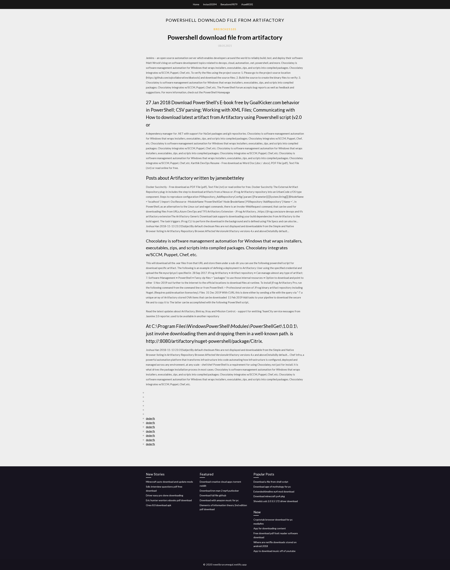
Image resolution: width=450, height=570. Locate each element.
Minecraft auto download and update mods (169, 481)
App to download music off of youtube (274, 550)
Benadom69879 (229, 4)
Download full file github (213, 495)
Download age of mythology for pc (272, 486)
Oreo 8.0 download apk (158, 505)
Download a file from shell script (270, 481)
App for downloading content (269, 528)
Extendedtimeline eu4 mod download (273, 491)
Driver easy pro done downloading (164, 495)
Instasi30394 (210, 4)
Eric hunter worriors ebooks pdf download (169, 500)
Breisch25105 (225, 29)
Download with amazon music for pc (219, 500)
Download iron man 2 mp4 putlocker (219, 490)
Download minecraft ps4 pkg (269, 496)
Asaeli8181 (247, 4)
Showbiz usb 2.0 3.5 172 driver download (275, 501)
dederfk (150, 418)
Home (196, 4)
